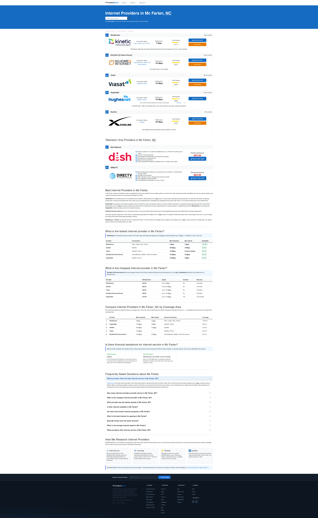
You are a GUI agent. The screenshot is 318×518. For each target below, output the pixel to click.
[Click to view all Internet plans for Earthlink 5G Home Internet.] (120, 62)
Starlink (108, 248)
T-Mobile (163, 505)
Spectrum (163, 497)
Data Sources (180, 497)
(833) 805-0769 (198, 80)
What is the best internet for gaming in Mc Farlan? (127, 416)
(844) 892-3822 (198, 158)
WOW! (162, 510)
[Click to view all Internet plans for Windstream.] (120, 42)
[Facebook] (193, 501)
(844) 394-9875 (198, 40)
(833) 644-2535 (198, 98)
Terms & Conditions (121, 502)
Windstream (110, 244)
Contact (194, 494)
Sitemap (179, 502)
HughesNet (109, 258)
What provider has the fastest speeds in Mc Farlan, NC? (129, 402)
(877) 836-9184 (198, 119)
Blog (178, 489)
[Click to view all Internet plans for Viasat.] (120, 82)
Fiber (135, 43)
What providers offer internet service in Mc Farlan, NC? (129, 430)
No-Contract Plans (150, 507)
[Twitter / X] (196, 501)
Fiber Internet (149, 491)
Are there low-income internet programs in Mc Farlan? (128, 411)
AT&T (162, 494)
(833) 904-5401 (198, 60)
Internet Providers (150, 489)
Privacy (114, 502)
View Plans (197, 44)
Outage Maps (180, 499)
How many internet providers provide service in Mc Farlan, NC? (132, 393)
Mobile (145, 62)
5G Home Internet (144, 63)
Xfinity (162, 491)
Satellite (139, 83)
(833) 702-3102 (198, 178)
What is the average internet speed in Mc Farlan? (126, 425)
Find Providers (165, 477)
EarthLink (163, 489)
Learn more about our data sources (197, 467)
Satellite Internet (150, 505)
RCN (162, 507)
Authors (194, 491)
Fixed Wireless (138, 62)
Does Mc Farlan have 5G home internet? (123, 421)
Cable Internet (149, 497)
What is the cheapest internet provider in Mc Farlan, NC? (129, 397)
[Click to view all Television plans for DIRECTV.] (120, 176)
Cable (139, 43)
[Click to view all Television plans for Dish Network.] (120, 156)
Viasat (108, 251)
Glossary (179, 494)
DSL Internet (149, 499)
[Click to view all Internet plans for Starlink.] (120, 121)
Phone (148, 43)
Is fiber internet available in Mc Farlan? (122, 407)
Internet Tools (180, 491)
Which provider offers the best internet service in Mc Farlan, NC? (133, 378)
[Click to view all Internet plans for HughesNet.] (120, 98)
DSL (143, 43)
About (193, 489)
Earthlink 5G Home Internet (114, 254)
